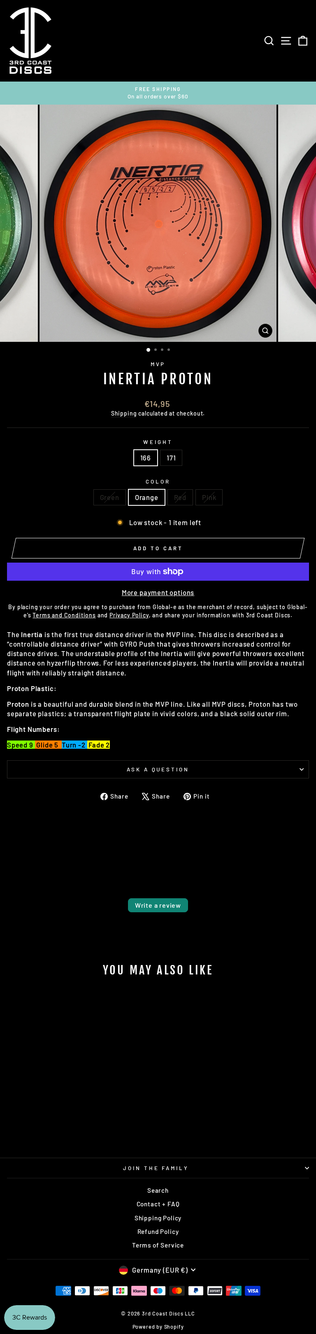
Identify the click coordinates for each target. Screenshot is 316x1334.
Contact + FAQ (158, 1204)
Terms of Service (158, 1245)
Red (180, 497)
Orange (146, 497)
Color (158, 481)
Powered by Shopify (158, 1326)
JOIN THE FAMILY (156, 1168)
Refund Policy (158, 1231)
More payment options (158, 592)
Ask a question (158, 769)
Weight (158, 442)
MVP (158, 364)
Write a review (158, 905)
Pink (209, 497)
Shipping (124, 413)
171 (171, 457)
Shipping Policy (158, 1218)
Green (109, 497)
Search (158, 1190)
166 (145, 457)
